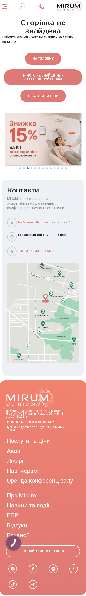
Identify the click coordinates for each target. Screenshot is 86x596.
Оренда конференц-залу (40, 480)
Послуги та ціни (43, 96)
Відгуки (17, 525)
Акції (13, 450)
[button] (20, 168)
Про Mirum (21, 495)
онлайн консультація (43, 551)
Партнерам (22, 471)
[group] (43, 139)
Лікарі (15, 460)
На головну (43, 59)
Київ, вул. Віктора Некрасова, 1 (44, 222)
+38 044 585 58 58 (34, 251)
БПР (12, 515)
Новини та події (28, 505)
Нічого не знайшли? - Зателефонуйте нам (43, 77)
